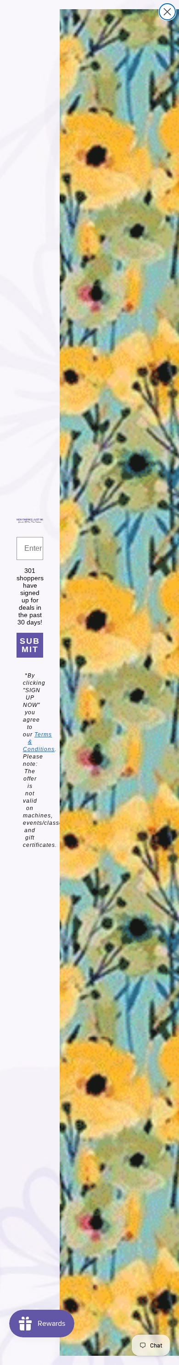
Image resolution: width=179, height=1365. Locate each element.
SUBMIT (30, 645)
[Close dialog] (167, 12)
